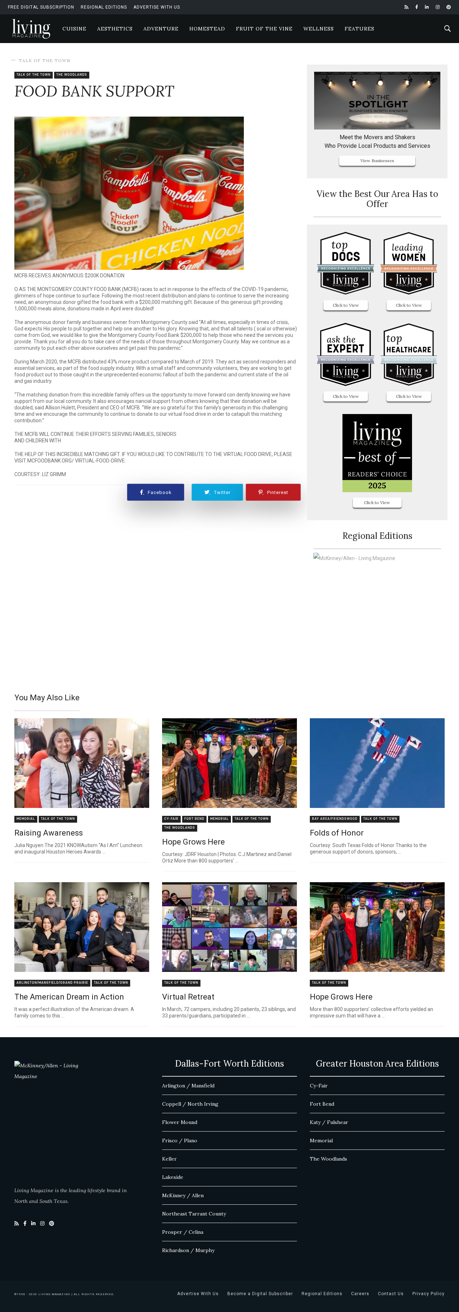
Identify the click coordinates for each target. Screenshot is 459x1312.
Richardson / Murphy (188, 1250)
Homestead (207, 28)
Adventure (161, 28)
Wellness (318, 28)
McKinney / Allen (183, 1195)
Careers (360, 1293)
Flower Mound (179, 1122)
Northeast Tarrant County (194, 1213)
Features (359, 28)
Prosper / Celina (182, 1232)
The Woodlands (71, 75)
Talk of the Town (44, 60)
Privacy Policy (428, 1293)
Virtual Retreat (188, 996)
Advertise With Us (156, 7)
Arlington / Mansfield (188, 1085)
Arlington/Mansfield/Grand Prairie (52, 983)
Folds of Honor (337, 832)
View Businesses (377, 160)
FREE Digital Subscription (41, 7)
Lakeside (172, 1177)
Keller (169, 1159)
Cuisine (74, 28)
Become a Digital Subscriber (260, 1293)
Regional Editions (104, 7)
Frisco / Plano (179, 1140)
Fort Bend (194, 819)
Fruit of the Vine (264, 28)
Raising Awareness (48, 832)
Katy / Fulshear (329, 1122)
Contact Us (391, 1293)
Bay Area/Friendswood (335, 819)
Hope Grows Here (193, 841)
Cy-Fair (171, 819)
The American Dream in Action (69, 996)
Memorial (25, 819)
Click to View (346, 305)
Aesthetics (115, 28)
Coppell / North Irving (190, 1104)
